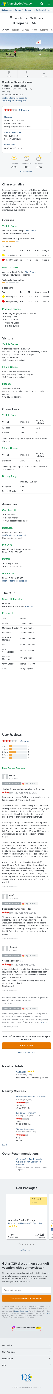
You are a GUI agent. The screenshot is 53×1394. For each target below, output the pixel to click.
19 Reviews (23, 110)
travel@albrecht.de (21, 1311)
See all (4, 1145)
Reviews (24, 741)
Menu (48, 3)
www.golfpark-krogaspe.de (14, 100)
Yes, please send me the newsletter (26, 1298)
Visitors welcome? (13, 132)
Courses (8, 117)
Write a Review (26, 1045)
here (48, 1313)
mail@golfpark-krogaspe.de (14, 97)
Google (15, 886)
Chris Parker (30, 230)
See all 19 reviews (26, 1052)
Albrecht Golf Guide (19, 3)
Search (41, 3)
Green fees (9, 144)
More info (28, 606)
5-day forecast (26, 171)
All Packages (26, 1250)
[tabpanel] (26, 1218)
